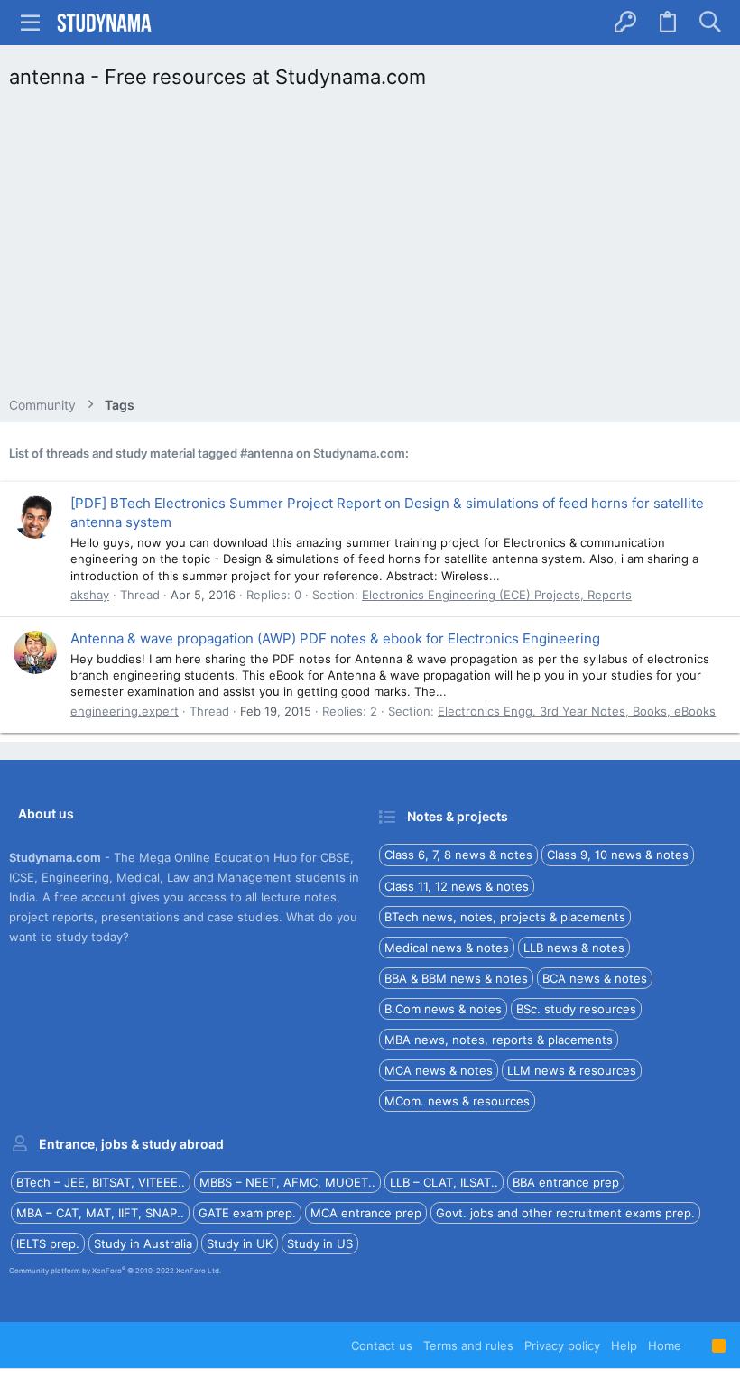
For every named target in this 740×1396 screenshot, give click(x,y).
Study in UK (240, 1243)
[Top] (697, 1345)
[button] (30, 22)
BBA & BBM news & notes (456, 978)
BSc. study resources (576, 1009)
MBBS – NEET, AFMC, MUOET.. (287, 1182)
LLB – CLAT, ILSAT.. (444, 1182)
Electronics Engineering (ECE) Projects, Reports (497, 594)
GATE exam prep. (247, 1213)
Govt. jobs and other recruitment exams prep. (565, 1213)
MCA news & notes (438, 1070)
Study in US (320, 1243)
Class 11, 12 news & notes (456, 886)
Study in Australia (143, 1243)
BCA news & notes (594, 978)
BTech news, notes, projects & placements (504, 917)
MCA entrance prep (365, 1213)
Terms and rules (468, 1345)
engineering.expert (124, 711)
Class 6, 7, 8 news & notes (458, 854)
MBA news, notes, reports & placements (498, 1039)
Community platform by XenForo (115, 1270)
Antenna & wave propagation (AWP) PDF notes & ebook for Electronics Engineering (335, 638)
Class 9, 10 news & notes (618, 854)
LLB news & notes (573, 947)
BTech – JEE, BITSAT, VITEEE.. (100, 1182)
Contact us (381, 1345)
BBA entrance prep (566, 1182)
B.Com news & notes (443, 1009)
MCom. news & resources (457, 1101)
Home (664, 1345)
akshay (89, 594)
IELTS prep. (47, 1243)
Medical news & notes (446, 947)
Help (624, 1345)
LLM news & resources (571, 1070)
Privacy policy (562, 1345)
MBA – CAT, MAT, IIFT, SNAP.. (100, 1213)
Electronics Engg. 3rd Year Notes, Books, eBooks (577, 711)
